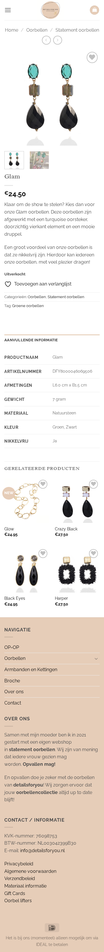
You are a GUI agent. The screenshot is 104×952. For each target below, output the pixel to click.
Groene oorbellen (28, 306)
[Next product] (46, 40)
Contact (12, 703)
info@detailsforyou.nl (42, 850)
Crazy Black (66, 529)
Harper (61, 598)
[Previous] (13, 98)
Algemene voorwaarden (30, 871)
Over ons (14, 691)
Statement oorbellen (77, 30)
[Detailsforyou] (50, 10)
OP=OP (11, 647)
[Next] (90, 98)
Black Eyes (14, 598)
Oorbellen (36, 30)
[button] (7, 10)
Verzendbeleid (19, 878)
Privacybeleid (18, 864)
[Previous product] (57, 40)
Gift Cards (14, 893)
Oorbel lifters (18, 900)
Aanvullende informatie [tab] (31, 340)
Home (11, 30)
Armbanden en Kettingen (30, 669)
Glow (9, 529)
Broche (12, 680)
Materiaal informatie (25, 886)
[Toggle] (96, 658)
